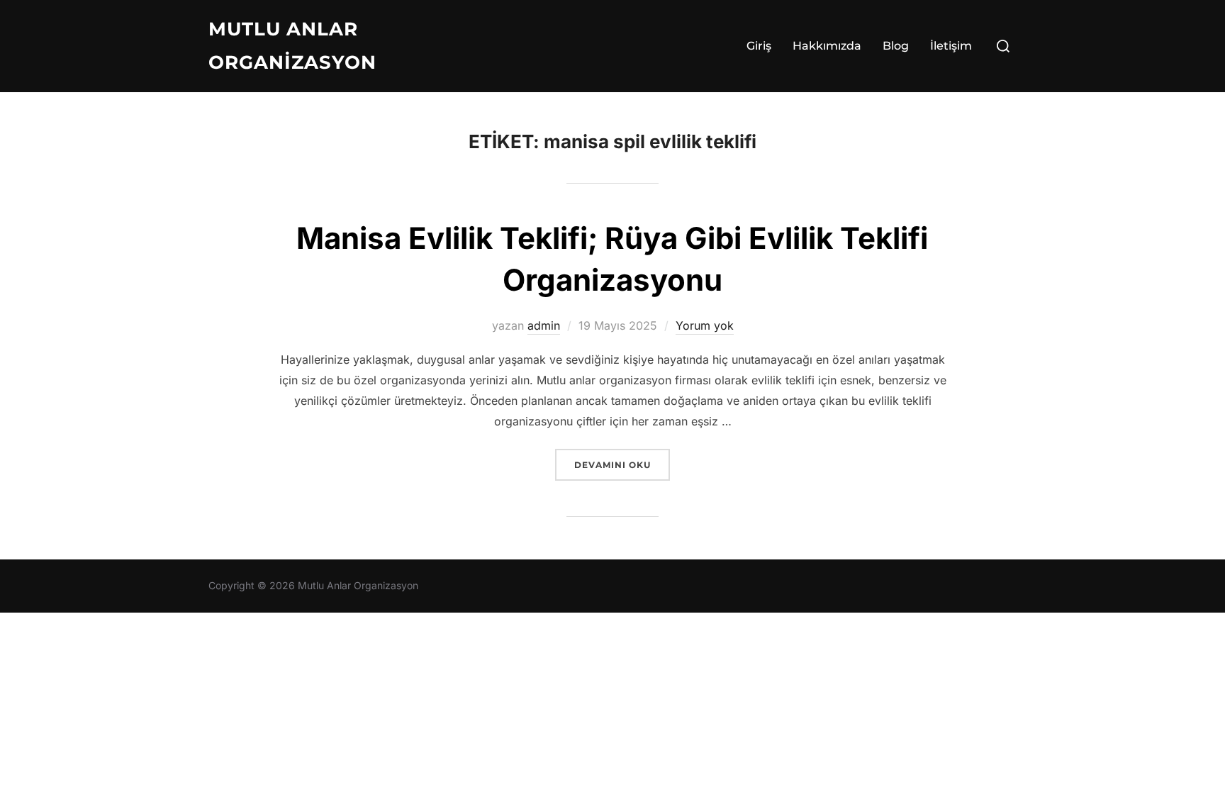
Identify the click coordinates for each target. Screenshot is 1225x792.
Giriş (758, 45)
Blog (896, 45)
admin (543, 325)
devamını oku (622, 464)
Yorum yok (705, 325)
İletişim (951, 45)
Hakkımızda (827, 45)
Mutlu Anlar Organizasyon (292, 46)
